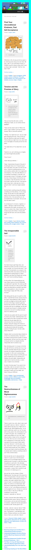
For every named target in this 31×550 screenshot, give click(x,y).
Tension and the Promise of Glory (11, 87)
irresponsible (7, 378)
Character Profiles (13, 518)
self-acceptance (19, 78)
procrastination (17, 378)
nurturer (24, 222)
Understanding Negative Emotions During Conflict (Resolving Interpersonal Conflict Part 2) (15, 534)
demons (19, 221)
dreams (11, 77)
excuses (6, 377)
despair (23, 221)
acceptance (19, 75)
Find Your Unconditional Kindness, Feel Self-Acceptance (11, 26)
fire (18, 519)
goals (22, 77)
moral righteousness (14, 521)
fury (21, 519)
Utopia (15, 80)
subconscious (14, 380)
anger (5, 519)
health (12, 222)
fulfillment (15, 377)
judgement (6, 521)
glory (5, 222)
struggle (14, 224)
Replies (19, 80)
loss (21, 222)
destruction (14, 519)
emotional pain (20, 375)
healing (6, 78)
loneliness (16, 222)
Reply (22, 224)
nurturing (6, 224)
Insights (10, 75)
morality (22, 521)
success (11, 80)
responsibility (7, 380)
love (14, 78)
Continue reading (9, 72)
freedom (11, 377)
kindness (10, 78)
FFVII (20, 77)
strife (10, 224)
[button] (19, 11)
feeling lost (15, 77)
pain (12, 378)
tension (18, 224)
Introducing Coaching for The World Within (15, 549)
